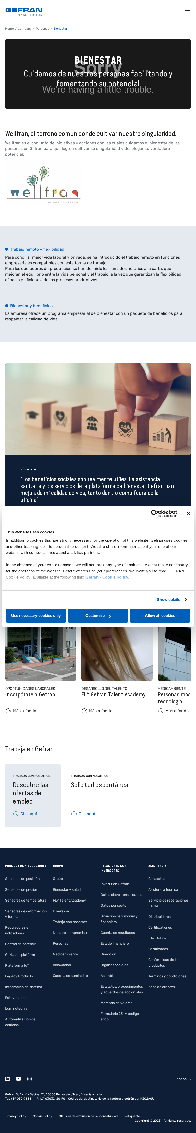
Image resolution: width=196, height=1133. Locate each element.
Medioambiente (65, 954)
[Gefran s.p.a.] (23, 12)
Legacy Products (19, 976)
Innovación (62, 965)
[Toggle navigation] (188, 12)
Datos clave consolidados (121, 895)
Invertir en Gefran (115, 884)
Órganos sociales (114, 965)
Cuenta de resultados (118, 932)
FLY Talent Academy (69, 900)
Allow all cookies (160, 615)
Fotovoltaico (15, 998)
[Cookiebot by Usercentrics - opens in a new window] (154, 513)
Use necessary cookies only (36, 615)
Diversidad (61, 911)
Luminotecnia (16, 1008)
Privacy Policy (15, 1116)
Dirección (108, 954)
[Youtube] (21, 1078)
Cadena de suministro (70, 976)
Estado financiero (115, 943)
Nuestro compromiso (70, 932)
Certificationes (160, 927)
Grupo (58, 879)
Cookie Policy (42, 1116)
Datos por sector (114, 905)
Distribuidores (159, 917)
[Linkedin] (10, 1078)
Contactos (156, 879)
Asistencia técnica (163, 889)
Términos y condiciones (167, 976)
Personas (60, 943)
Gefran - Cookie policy (106, 577)
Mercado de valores (116, 1003)
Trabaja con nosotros (70, 922)
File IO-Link (157, 938)
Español (181, 1079)
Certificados (158, 949)
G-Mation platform (20, 955)
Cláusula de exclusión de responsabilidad (88, 1116)
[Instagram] (32, 1078)
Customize (95, 615)
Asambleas (109, 976)
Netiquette (132, 1116)
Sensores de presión (21, 889)
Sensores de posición (22, 879)
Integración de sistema (23, 987)
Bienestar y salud (67, 889)
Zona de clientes (161, 987)
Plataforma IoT (17, 965)
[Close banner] (188, 513)
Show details (168, 599)
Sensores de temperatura (25, 900)
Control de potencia (21, 944)
